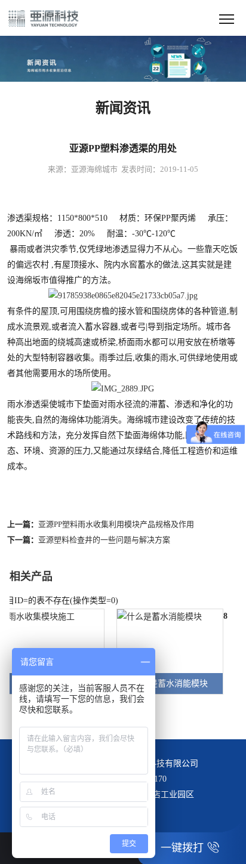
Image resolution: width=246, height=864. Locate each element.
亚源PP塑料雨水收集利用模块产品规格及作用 (116, 524)
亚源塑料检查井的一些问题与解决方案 (104, 539)
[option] (163, 651)
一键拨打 (182, 848)
